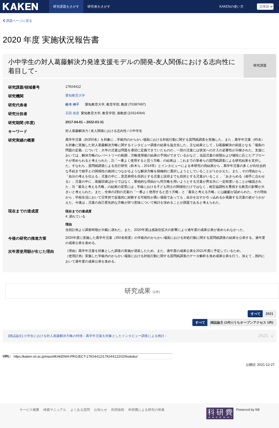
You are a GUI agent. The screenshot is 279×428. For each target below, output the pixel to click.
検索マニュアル (54, 410)
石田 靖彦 (72, 113)
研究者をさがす (98, 6)
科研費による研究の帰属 (146, 410)
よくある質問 (80, 410)
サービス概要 (29, 410)
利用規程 (117, 410)
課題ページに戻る (18, 21)
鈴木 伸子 (72, 104)
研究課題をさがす (66, 6)
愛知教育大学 (75, 95)
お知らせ (100, 410)
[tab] (142, 291)
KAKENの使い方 (231, 6)
